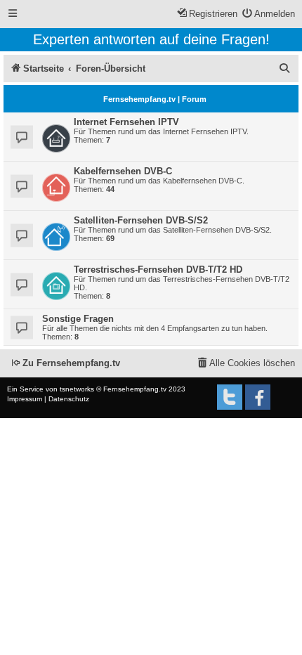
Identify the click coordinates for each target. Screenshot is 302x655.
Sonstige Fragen (78, 318)
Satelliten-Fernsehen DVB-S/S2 (141, 220)
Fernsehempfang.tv (134, 389)
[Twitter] (229, 397)
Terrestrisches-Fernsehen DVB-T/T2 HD (158, 269)
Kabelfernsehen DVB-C (123, 171)
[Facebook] (257, 397)
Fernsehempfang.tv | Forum (154, 99)
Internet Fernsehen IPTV (126, 122)
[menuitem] (269, 14)
